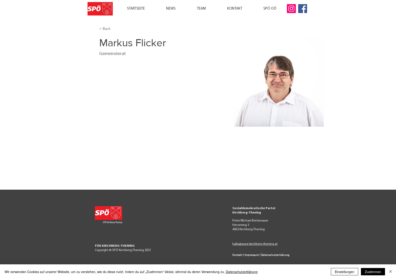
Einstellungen (344, 271)
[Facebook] (302, 8)
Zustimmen (373, 271)
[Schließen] (390, 271)
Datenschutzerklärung (242, 271)
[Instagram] (291, 8)
